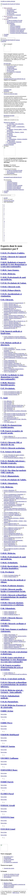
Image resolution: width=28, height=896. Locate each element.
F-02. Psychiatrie (8, 402)
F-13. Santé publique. (9, 422)
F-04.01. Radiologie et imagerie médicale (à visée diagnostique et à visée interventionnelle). (14, 264)
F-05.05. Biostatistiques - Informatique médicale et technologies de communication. (15, 355)
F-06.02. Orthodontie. (9, 563)
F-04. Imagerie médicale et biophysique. (13, 405)
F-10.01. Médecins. (8, 274)
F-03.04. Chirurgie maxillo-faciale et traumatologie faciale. (13, 307)
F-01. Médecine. (8, 401)
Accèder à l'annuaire (9, 144)
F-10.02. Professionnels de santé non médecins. (15, 674)
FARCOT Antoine (8, 746)
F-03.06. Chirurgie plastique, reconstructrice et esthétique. (12, 604)
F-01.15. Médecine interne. (10, 523)
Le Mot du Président (12, 12)
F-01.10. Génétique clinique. (11, 512)
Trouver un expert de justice (10, 93)
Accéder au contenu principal (8, 1)
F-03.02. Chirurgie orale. (11, 287)
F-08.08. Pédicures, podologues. (12, 647)
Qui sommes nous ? (11, 9)
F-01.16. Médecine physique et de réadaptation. (15, 525)
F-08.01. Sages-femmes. (10, 270)
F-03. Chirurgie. (7, 300)
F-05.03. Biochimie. (9, 352)
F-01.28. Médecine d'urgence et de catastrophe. (15, 546)
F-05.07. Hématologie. (9, 360)
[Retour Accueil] (10, 4)
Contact (6, 35)
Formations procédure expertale (17, 28)
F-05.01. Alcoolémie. (9, 348)
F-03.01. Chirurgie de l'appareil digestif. (13, 303)
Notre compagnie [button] (8, 44)
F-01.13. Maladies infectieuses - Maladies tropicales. (13, 462)
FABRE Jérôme (7, 711)
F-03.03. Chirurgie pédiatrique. (11, 305)
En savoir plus (7, 63)
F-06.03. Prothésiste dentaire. (12, 586)
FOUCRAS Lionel (8, 829)
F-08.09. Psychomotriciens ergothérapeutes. (11, 426)
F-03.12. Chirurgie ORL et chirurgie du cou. (15, 321)
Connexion (3, 41)
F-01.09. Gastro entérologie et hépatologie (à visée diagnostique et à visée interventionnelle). (15, 509)
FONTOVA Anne (7, 817)
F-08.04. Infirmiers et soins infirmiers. (13, 640)
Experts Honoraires (11, 136)
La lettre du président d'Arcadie (14, 20)
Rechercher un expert (9, 115)
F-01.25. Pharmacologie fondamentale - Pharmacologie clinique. (13, 541)
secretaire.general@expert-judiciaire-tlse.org (14, 78)
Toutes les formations (15, 26)
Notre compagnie (8, 8)
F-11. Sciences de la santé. (10, 417)
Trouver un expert (8, 16)
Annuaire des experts (12, 17)
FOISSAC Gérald (8, 805)
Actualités (6, 34)
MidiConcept (16, 892)
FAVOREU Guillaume (9, 758)
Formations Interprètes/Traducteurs (18, 33)
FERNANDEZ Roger (9, 770)
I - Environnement (11, 143)
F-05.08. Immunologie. (9, 362)
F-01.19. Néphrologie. (9, 530)
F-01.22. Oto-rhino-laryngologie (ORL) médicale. (13, 471)
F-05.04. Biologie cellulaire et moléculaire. (14, 353)
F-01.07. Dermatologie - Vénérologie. (13, 504)
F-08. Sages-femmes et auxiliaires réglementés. (15, 410)
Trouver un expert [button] (8, 92)
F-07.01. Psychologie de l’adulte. (12, 391)
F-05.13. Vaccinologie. (9, 371)
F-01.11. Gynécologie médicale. (11, 514)
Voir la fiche (4, 714)
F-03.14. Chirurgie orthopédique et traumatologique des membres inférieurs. (14, 324)
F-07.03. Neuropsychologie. (11, 394)
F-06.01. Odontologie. (9, 483)
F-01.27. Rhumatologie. (10, 476)
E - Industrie (10, 135)
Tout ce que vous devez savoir (14, 21)
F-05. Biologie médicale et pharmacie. (13, 406)
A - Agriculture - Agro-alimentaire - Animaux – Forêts (15, 124)
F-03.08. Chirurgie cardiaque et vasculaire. (14, 317)
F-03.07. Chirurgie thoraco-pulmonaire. (13, 315)
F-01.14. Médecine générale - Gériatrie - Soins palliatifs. (12, 691)
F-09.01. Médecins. (8, 436)
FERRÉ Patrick (7, 782)
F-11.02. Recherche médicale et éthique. (13, 457)
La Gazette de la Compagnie (14, 15)
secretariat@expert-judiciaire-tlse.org (13, 177)
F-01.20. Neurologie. (9, 532)
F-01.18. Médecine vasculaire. (12, 467)
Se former (6, 19)
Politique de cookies (9, 887)
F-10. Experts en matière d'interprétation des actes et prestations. (12, 667)
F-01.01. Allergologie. (9, 490)
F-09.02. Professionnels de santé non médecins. (15, 437)
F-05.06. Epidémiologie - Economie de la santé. (15, 357)
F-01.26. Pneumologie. (9, 543)
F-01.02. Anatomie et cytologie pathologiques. (15, 491)
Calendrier (12, 24)
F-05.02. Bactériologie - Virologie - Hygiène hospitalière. (14, 567)
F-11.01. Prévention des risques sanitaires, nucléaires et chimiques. (14, 455)
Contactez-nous (7, 89)
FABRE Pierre (6, 723)
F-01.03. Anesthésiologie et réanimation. (14, 494)
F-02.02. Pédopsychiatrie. (11, 290)
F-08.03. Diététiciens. (9, 638)
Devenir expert (10, 13)
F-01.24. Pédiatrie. (8, 539)
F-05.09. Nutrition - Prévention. (11, 363)
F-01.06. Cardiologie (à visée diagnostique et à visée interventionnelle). (12, 377)
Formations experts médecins (17, 30)
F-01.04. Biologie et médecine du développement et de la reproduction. (13, 496)
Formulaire (6, 91)
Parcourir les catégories (9, 122)
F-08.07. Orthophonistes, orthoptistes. (13, 645)
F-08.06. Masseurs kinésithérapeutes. (8, 384)
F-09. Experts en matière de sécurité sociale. (15, 413)
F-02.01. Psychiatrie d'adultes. (13, 253)
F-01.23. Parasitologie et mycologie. (12, 537)
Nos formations (10, 23)
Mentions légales (8, 883)
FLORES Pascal (7, 794)
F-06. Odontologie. (8, 408)
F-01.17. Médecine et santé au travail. (13, 527)
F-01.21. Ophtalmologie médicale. (12, 533)
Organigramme (10, 10)
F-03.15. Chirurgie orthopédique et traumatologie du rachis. (12, 327)
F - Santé (9, 137)
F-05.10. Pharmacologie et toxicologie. (13, 364)
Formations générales (15, 27)
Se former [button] (6, 146)
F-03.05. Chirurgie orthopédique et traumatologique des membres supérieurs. (14, 310)
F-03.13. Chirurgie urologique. (11, 322)
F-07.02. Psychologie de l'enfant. (13, 283)
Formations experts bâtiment (17, 31)
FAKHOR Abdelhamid (10, 735)
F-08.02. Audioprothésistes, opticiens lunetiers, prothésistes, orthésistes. (15, 636)
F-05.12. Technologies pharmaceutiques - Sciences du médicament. (14, 369)
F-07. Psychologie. (8, 388)
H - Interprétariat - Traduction (14, 142)
